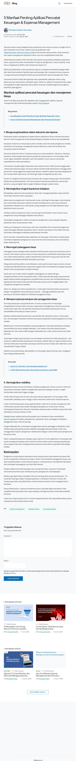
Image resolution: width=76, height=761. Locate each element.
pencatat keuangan (49, 509)
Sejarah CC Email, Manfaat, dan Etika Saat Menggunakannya (17, 674)
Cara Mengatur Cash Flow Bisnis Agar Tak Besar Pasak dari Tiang (35, 116)
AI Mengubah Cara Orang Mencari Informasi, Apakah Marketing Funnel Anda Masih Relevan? (16, 628)
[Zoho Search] (59, 3)
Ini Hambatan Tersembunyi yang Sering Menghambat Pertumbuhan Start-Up (49, 628)
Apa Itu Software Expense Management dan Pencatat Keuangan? (35, 120)
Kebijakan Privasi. (10, 573)
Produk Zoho (68, 3)
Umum (38, 671)
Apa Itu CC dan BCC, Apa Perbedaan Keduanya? (28, 366)
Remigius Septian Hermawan (20, 30)
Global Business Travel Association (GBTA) (20, 52)
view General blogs (37, 692)
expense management (17, 509)
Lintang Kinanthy (12, 632)
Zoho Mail (7, 671)
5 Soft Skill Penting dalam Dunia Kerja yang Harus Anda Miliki (33, 370)
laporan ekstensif (10, 419)
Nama (6, 561)
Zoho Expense (43, 103)
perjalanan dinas (34, 509)
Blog (14, 3)
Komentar (7, 536)
